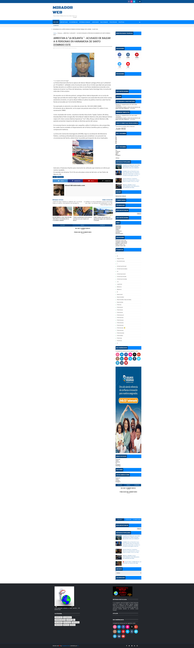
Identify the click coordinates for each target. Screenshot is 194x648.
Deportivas (64, 22)
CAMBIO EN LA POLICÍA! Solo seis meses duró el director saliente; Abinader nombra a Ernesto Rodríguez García (131, 173)
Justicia (119, 284)
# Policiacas (60, 177)
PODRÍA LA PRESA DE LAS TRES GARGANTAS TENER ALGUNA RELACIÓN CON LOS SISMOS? (131, 166)
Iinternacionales (122, 269)
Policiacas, (74, 48)
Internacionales (84, 22)
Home (56, 22)
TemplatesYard (65, 645)
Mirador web (63, 10)
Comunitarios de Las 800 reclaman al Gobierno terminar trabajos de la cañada (72, 29)
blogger (63, 225)
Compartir (77, 181)
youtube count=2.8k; (120, 245)
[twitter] (134, 1)
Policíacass (120, 333)
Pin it (92, 181)
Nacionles (120, 302)
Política (121, 22)
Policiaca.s (120, 315)
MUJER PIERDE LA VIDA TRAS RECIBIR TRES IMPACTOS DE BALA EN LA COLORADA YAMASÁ (62, 218)
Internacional (121, 274)
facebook (102, 225)
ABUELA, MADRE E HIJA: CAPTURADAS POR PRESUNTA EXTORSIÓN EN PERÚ (131, 186)
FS (78, 645)
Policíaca (120, 310)
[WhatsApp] (140, 646)
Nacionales (104, 22)
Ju (118, 281)
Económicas (73, 22)
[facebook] (129, 1)
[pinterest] (132, 646)
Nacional (120, 294)
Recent (120, 519)
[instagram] (131, 1)
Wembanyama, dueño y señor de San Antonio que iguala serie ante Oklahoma (128, 107)
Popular (128, 519)
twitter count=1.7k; (120, 244)
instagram (118, 155)
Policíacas (113, 22)
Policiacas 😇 (121, 328)
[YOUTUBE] (137, 1)
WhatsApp (118, 465)
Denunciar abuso (121, 196)
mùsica (119, 289)
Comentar (108, 181)
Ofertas (117, 158)
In (117, 271)
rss (116, 150)
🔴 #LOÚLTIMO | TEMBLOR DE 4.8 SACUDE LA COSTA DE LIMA (132, 562)
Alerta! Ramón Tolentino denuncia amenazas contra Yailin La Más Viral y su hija (131, 180)
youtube (118, 480)
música (119, 287)
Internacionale (121, 276)
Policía (119, 304)
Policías (119, 338)
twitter (117, 152)
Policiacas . (120, 325)
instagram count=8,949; (121, 242)
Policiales (120, 335)
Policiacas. (120, 330)
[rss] (134, 646)
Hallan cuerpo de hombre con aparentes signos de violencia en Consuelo (103, 218)
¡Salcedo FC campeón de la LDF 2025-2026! (126, 104)
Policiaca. (120, 312)
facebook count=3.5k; (121, 240)
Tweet (62, 181)
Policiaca (120, 307)
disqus (82, 225)
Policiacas (60, 33)
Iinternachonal (121, 266)
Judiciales (95, 22)
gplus (117, 154)
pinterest (118, 462)
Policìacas (120, 322)
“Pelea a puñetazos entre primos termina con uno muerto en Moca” (82, 218)
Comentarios (137, 520)
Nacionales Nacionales (124, 299)
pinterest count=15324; (121, 243)
